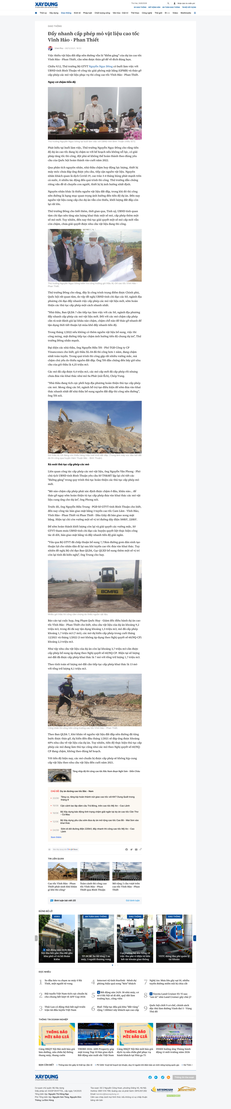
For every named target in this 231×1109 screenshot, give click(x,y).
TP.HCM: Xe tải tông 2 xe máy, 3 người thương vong (96, 958)
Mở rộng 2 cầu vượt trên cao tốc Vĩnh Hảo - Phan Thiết (126, 886)
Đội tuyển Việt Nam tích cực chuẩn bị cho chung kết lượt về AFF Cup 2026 (66, 995)
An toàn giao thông (171, 7)
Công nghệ (147, 13)
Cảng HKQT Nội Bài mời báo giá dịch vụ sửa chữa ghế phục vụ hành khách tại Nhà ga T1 (135, 1052)
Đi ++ (167, 13)
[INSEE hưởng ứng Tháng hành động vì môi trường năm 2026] (174, 1034)
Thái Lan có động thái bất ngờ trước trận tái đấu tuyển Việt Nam (65, 1008)
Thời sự (43, 13)
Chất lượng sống (102, 13)
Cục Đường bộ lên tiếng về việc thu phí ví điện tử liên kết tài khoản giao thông (135, 956)
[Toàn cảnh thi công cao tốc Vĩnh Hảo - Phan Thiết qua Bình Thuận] (94, 871)
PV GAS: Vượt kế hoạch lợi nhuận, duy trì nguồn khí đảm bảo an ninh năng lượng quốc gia (138, 1065)
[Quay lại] (49, 849)
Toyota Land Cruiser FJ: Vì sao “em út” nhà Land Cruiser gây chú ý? (170, 995)
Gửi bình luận (133, 900)
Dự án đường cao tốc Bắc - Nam (76, 791)
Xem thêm (56, 837)
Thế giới (158, 13)
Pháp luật (87, 13)
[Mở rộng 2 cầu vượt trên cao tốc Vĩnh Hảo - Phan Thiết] (127, 871)
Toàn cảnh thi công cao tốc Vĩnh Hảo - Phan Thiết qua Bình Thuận (93, 886)
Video (175, 13)
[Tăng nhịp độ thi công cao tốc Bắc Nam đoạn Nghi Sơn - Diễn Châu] (59, 775)
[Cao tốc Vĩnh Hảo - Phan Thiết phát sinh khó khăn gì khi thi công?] (62, 871)
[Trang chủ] (36, 12)
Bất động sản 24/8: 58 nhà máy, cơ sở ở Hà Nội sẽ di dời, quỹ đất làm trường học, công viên (118, 995)
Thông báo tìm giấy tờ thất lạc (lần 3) (75, 1065)
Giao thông (66, 13)
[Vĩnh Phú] (50, 48)
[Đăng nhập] (174, 3)
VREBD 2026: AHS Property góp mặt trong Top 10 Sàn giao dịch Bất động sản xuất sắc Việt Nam (96, 1052)
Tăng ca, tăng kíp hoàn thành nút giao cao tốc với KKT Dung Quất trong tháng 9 (98, 798)
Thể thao (135, 13)
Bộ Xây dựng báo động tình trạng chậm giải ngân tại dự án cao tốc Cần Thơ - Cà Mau (99, 813)
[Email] (136, 849)
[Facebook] (126, 849)
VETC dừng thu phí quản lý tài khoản (174, 958)
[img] (95, 113)
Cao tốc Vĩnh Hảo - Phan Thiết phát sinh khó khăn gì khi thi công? (62, 886)
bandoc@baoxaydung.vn (107, 1094)
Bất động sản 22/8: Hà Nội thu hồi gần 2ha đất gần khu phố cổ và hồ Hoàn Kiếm (57, 954)
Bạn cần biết (46, 1065)
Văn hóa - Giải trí (120, 13)
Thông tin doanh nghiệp (53, 1019)
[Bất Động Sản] (162, 1089)
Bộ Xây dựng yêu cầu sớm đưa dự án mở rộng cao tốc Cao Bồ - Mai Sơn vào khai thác (99, 821)
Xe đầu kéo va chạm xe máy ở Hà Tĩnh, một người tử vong (63, 982)
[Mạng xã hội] (162, 1077)
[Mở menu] (195, 13)
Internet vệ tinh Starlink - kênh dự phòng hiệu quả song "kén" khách (116, 982)
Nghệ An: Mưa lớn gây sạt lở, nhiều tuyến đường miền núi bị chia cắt (169, 982)
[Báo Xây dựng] (46, 5)
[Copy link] (141, 849)
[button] (112, 965)
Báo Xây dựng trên (60, 849)
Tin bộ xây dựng (189, 7)
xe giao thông (140, 7)
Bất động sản (154, 7)
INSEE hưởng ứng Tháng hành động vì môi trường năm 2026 (173, 1050)
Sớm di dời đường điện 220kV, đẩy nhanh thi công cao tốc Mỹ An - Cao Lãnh (97, 830)
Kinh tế (77, 13)
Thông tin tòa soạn (184, 1077)
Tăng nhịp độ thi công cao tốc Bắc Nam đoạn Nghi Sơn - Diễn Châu (106, 771)
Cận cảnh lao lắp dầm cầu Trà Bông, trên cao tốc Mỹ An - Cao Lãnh (95, 806)
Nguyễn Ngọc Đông (101, 66)
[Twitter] (131, 849)
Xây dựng (53, 13)
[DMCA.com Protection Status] (173, 1095)
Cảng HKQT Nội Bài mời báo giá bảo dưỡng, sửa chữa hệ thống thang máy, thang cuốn (57, 1052)
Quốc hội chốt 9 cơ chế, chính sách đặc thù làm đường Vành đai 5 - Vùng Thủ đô (171, 1008)
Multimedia (186, 13)
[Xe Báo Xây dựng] (186, 1088)
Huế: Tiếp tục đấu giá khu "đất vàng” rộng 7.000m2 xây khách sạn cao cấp (118, 1008)
